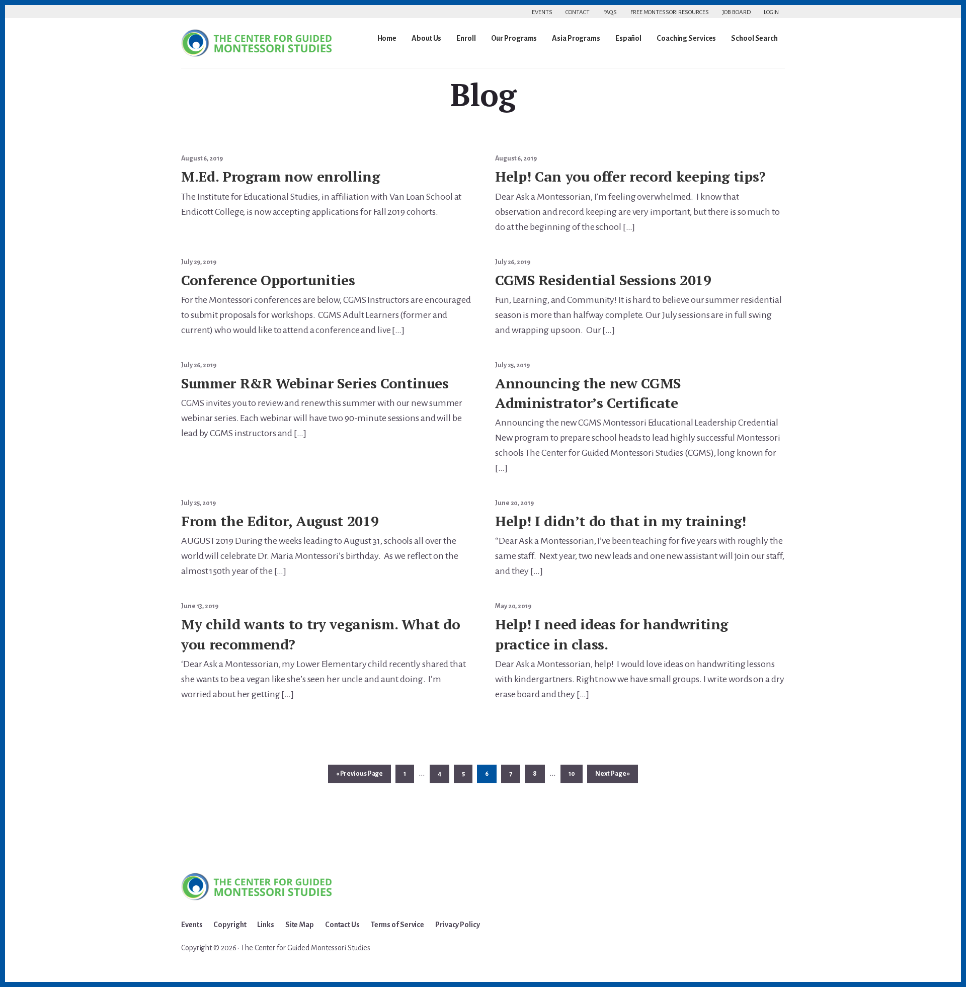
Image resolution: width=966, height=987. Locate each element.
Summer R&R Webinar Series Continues (315, 383)
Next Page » (612, 776)
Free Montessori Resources (669, 12)
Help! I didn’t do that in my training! (620, 521)
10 (575, 773)
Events (542, 12)
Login (771, 12)
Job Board (736, 12)
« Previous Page (359, 776)
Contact (577, 12)
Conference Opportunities (268, 280)
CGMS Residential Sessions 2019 (603, 280)
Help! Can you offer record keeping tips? (630, 176)
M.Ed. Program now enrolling (280, 176)
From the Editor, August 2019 (279, 521)
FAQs (610, 12)
